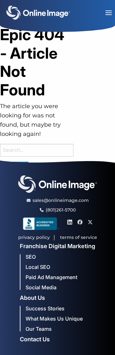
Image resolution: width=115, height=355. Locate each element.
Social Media (41, 287)
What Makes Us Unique (54, 318)
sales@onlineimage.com (61, 200)
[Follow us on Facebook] (79, 221)
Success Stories (45, 308)
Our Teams (39, 328)
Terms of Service (78, 237)
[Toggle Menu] (108, 13)
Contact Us (35, 339)
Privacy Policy (34, 237)
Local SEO (38, 267)
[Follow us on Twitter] (90, 221)
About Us (32, 298)
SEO (31, 256)
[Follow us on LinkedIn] (69, 221)
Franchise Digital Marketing (57, 246)
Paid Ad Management (51, 277)
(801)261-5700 (61, 210)
